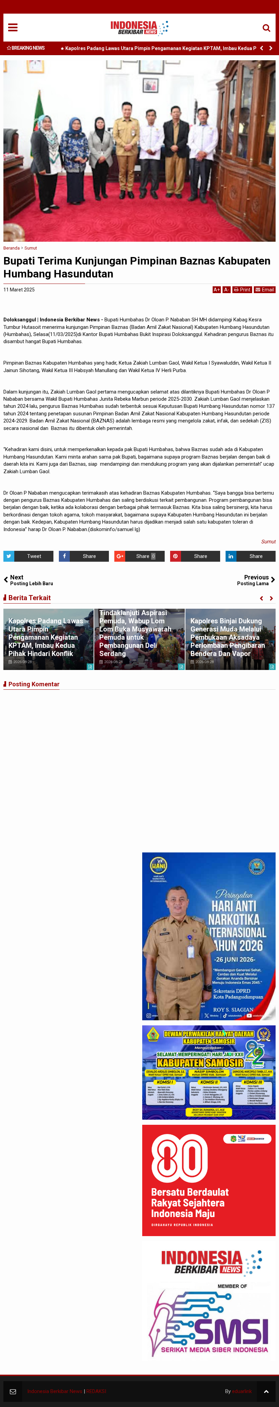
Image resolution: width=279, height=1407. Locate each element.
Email (268, 289)
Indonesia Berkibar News (54, 1391)
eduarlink (242, 1391)
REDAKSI (96, 1391)
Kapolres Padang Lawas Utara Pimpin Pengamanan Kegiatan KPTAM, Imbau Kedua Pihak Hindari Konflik (165, 50)
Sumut (268, 542)
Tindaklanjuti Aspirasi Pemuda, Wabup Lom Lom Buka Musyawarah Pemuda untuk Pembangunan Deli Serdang (135, 633)
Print (245, 289)
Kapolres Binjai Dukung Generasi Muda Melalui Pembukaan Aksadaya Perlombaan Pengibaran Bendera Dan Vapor (228, 637)
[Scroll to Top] (266, 1391)
